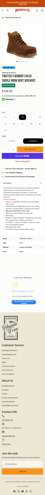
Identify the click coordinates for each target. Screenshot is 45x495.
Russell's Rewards (8, 386)
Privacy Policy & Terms (10, 398)
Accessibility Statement (10, 405)
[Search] (7, 10)
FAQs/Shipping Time (9, 354)
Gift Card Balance (8, 374)
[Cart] (42, 10)
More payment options (22, 161)
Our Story (5, 390)
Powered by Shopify (34, 482)
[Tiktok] (26, 491)
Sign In (4, 362)
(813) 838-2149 (7, 420)
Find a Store (6, 444)
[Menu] (2, 10)
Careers (4, 394)
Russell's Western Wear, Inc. (18, 482)
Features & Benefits (9, 199)
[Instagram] (18, 491)
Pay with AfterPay (8, 402)
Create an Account (8, 366)
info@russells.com (8, 436)
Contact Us (6, 358)
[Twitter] (30, 491)
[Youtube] (22, 491)
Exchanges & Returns (9, 350)
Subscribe (22, 471)
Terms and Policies (22, 486)
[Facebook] (14, 491)
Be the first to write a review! (24, 302)
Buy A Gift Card (7, 370)
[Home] (3, 17)
